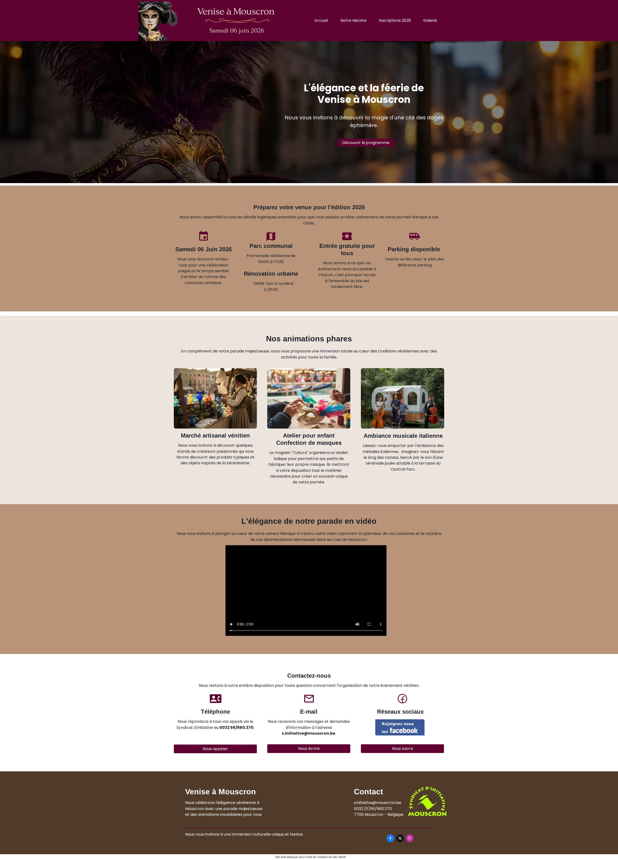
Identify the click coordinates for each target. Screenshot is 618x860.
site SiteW (339, 857)
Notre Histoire (353, 20)
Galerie (430, 20)
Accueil (321, 20)
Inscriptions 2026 (395, 20)
